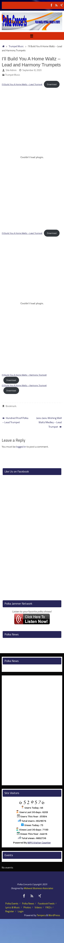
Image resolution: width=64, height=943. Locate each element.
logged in (21, 447)
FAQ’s (49, 907)
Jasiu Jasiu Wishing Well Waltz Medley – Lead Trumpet (49, 422)
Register (9, 911)
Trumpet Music (16, 46)
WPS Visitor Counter (39, 843)
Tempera (41, 915)
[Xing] (61, 5)
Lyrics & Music (12, 907)
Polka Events (11, 903)
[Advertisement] (33, 455)
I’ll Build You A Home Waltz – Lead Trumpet (22, 84)
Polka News (28, 903)
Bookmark (11, 406)
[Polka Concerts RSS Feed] (56, 5)
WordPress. (54, 915)
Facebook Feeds (46, 903)
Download (52, 84)
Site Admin (11, 70)
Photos (27, 907)
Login (20, 911)
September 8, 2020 (31, 70)
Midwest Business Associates (38, 888)
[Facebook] (51, 5)
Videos (38, 907)
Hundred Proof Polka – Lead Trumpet (15, 420)
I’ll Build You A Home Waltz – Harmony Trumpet (24, 374)
